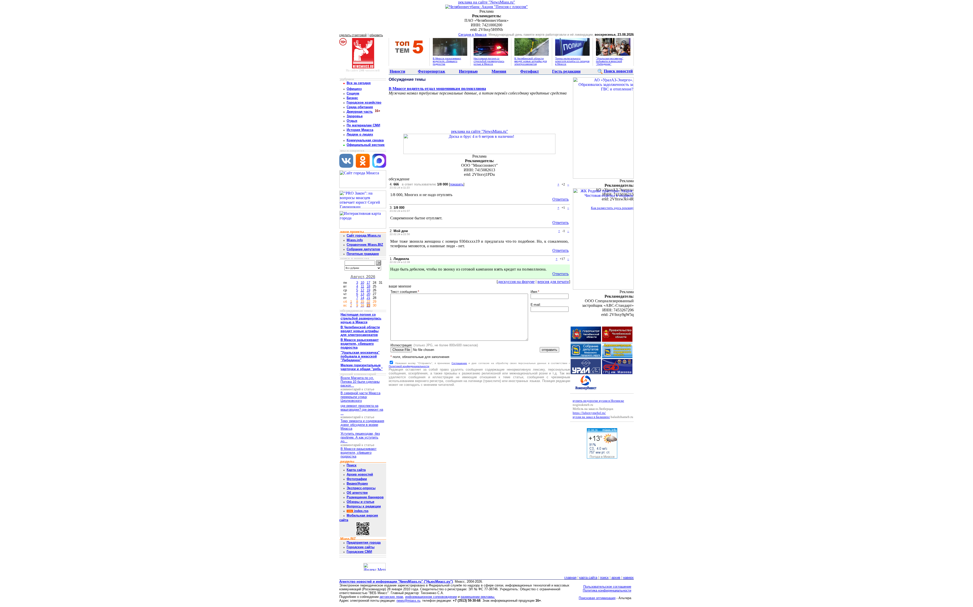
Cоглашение (459, 363)
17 (368, 282)
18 (368, 286)
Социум (353, 93)
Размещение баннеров (365, 497)
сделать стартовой (353, 35)
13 (362, 294)
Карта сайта (356, 470)
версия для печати (553, 281)
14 (362, 298)
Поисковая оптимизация (597, 598)
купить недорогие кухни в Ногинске (598, 401)
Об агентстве (357, 493)
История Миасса (360, 130)
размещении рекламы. (478, 597)
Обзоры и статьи (360, 502)
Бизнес (352, 98)
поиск (604, 577)
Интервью (468, 71)
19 (368, 290)
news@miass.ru (408, 600)
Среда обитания (360, 107)
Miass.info (355, 240)
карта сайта (588, 577)
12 (362, 290)
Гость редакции (566, 71)
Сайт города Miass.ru (364, 235)
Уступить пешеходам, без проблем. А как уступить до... (360, 437)
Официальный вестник (366, 145)
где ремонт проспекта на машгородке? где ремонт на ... (362, 409)
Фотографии (357, 479)
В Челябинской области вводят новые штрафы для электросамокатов (530, 61)
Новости (397, 71)
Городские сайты (361, 547)
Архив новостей (360, 474)
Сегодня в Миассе (472, 34)
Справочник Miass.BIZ (365, 244)
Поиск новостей (618, 71)
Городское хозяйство (364, 102)
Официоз (354, 89)
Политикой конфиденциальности (409, 366)
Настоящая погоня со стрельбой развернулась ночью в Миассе (489, 61)
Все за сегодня (359, 83)
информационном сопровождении (431, 597)
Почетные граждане (363, 254)
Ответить (560, 199)
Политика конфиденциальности (607, 590)
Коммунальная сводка (365, 140)
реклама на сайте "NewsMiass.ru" (486, 2)
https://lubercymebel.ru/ (589, 413)
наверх (628, 577)
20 (368, 294)
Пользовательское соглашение (607, 587)
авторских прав (391, 597)
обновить (376, 35)
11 (362, 286)
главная (570, 577)
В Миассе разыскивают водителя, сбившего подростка (447, 61)
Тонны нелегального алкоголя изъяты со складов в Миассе (572, 61)
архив (615, 577)
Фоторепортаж (431, 71)
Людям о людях (360, 134)
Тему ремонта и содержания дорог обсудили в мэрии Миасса (362, 424)
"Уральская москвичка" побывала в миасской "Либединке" (609, 61)
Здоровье (355, 116)
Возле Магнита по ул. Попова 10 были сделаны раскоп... (360, 381)
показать (456, 184)
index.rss (360, 511)
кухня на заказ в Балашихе (591, 417)
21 (368, 298)
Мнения (499, 71)
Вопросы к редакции (364, 506)
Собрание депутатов (363, 249)
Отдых (352, 121)
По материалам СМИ (363, 125)
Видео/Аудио (357, 483)
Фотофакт (529, 71)
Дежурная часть (360, 111)
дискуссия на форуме (516, 281)
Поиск (352, 465)
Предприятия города (364, 542)
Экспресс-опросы (361, 488)
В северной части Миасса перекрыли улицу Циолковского (360, 397)
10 (362, 282)
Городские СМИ (359, 552)
